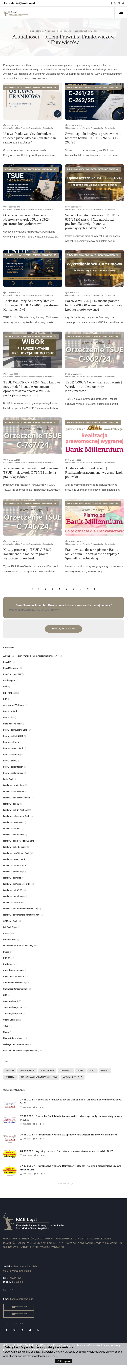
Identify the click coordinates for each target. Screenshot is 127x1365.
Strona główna (36, 31)
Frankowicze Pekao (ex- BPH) (16, 884)
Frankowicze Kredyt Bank (14, 865)
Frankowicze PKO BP (12, 890)
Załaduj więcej (62, 1184)
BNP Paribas (9, 693)
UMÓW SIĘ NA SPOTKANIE (63, 629)
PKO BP (6, 958)
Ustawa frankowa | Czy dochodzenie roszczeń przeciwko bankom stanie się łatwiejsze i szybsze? (30, 138)
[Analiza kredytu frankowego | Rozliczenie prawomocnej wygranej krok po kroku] (94, 435)
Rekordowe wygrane (12, 970)
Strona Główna (10, 1020)
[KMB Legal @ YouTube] (38, 1330)
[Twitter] (123, 3)
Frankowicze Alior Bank (14, 785)
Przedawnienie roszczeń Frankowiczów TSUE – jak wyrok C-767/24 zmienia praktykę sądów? (30, 472)
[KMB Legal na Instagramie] (14, 1330)
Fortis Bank (8, 779)
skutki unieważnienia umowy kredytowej (39, 1077)
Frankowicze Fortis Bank (14, 847)
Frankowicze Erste (11, 828)
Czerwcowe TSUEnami (13, 705)
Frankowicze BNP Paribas (15, 810)
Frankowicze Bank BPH (13, 791)
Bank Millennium (10, 668)
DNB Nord (7, 717)
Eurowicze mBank (11, 754)
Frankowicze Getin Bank (14, 859)
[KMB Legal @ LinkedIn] (22, 1330)
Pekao (6, 952)
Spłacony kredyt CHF (12, 1007)
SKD (5, 995)
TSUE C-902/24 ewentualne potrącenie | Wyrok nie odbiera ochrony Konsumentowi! (93, 386)
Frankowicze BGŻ (11, 804)
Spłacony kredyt (10, 1001)
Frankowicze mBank (12, 872)
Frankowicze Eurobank (13, 835)
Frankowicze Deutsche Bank (16, 816)
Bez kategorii (9, 680)
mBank (6, 933)
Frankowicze (65, 1071)
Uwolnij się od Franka (72, 1077)
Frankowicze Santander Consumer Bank (21, 915)
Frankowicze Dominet (13, 822)
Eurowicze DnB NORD (13, 736)
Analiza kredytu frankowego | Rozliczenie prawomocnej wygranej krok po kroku (94, 472)
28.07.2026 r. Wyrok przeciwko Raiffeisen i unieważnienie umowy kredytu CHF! (66, 1151)
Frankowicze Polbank (13, 896)
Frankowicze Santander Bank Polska (20, 909)
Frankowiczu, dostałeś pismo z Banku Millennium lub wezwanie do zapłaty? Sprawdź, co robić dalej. (92, 554)
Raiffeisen (8, 964)
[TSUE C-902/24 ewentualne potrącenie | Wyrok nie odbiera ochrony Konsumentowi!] (94, 350)
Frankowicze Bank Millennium (16, 798)
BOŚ (5, 699)
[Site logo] (15, 12)
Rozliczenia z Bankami (13, 976)
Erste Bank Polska (11, 724)
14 (88, 589)
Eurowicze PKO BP (11, 761)
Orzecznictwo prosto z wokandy (18, 946)
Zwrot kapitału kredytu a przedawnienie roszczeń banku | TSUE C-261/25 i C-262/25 (93, 138)
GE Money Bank (10, 921)
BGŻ (5, 686)
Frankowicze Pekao (12, 878)
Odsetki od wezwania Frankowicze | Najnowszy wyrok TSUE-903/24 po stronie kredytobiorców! (28, 219)
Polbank (104, 1071)
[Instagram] (115, 3)
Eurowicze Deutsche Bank (15, 730)
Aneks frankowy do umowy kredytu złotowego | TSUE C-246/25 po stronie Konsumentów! (30, 305)
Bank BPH (7, 662)
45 (43, 1107)
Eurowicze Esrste (11, 742)
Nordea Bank (9, 939)
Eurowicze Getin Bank (13, 748)
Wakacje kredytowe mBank (15, 1044)
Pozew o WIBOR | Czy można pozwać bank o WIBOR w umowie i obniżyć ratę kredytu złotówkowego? (93, 305)
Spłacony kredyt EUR (12, 1013)
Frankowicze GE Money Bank (16, 853)
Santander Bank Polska (14, 983)
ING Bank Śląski (10, 927)
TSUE (5, 1026)
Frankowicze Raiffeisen (14, 902)
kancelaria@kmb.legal (19, 3)
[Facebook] (111, 3)
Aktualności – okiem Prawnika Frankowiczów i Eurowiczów (30, 656)
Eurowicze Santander (13, 773)
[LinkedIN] (119, 3)
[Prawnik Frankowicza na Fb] (6, 1330)
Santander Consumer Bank (15, 989)
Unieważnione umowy (13, 1038)
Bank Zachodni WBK (12, 674)
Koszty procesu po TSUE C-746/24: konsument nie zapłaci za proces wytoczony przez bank (28, 554)
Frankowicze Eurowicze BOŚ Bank (18, 841)
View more (52, 1356)
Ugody (6, 1032)
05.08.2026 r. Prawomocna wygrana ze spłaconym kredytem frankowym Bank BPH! (68, 1134)
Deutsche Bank (10, 711)
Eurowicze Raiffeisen (13, 767)
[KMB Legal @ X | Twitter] (30, 1330)
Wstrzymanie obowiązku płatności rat (20, 1051)
